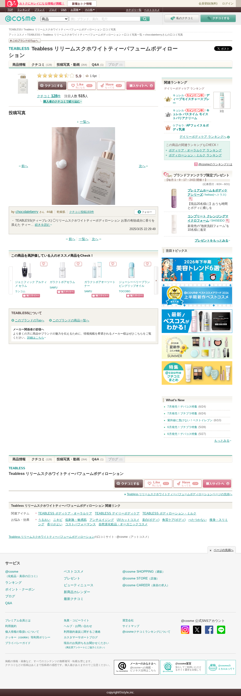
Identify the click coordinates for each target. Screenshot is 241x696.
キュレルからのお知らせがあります (194, 95)
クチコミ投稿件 (81, 212)
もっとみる (221, 440)
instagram (185, 630)
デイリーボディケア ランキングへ (203, 136)
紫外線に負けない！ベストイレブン (190, 420)
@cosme (22, 574)
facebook (209, 630)
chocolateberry (27, 212)
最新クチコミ (74, 599)
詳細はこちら (35, 337)
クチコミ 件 (49, 96)
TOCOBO (124, 291)
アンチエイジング (101, 520)
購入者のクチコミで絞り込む (61, 101)
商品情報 (19, 64)
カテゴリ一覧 (133, 9)
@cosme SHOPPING (143, 571)
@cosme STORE (140, 578)
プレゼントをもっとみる (211, 240)
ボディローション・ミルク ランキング (195, 155)
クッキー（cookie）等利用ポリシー (27, 637)
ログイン (227, 3)
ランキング (23, 9)
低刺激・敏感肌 (76, 520)
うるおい (44, 520)
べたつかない (197, 520)
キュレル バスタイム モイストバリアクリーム (191, 114)
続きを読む (42, 225)
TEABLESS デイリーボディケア (117, 513)
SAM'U (53, 287)
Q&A (63, 9)
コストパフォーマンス (80, 524)
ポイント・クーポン (20, 589)
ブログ (53, 9)
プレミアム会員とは (18, 620)
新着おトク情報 (82, 3)
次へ (142, 166)
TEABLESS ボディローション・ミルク (169, 513)
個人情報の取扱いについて (22, 631)
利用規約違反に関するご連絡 (82, 631)
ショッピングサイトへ (140, 86)
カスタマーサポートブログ (81, 637)
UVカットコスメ (128, 520)
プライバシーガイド (18, 643)
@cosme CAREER (146, 585)
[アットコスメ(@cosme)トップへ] (20, 20)
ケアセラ (178, 125)
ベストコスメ (152, 9)
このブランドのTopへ (29, 320)
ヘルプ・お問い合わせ (78, 626)
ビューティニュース (78, 585)
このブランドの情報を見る (25, 40)
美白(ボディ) (150, 520)
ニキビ (57, 520)
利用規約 (10, 626)
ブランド (39, 9)
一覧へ (85, 122)
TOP (10, 9)
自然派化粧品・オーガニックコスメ (123, 524)
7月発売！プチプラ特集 (182, 413)
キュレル (178, 95)
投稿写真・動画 (72, 64)
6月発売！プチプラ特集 (182, 427)
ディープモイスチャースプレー (191, 99)
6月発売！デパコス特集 (182, 434)
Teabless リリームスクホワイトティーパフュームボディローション (66, 473)
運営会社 (128, 620)
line (221, 630)
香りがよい (54, 524)
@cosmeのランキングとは (215, 164)
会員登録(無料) (208, 3)
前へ (24, 166)
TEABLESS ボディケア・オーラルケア (65, 513)
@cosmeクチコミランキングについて (146, 631)
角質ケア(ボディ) (173, 520)
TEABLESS (19, 49)
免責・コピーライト (76, 620)
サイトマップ (130, 626)
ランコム (20, 291)
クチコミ (42, 64)
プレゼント (72, 578)
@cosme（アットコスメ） (133, 536)
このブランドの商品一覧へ (70, 320)
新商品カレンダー (77, 592)
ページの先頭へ (179, 494)
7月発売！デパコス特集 (182, 406)
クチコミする (52, 86)
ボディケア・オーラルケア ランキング (195, 150)
